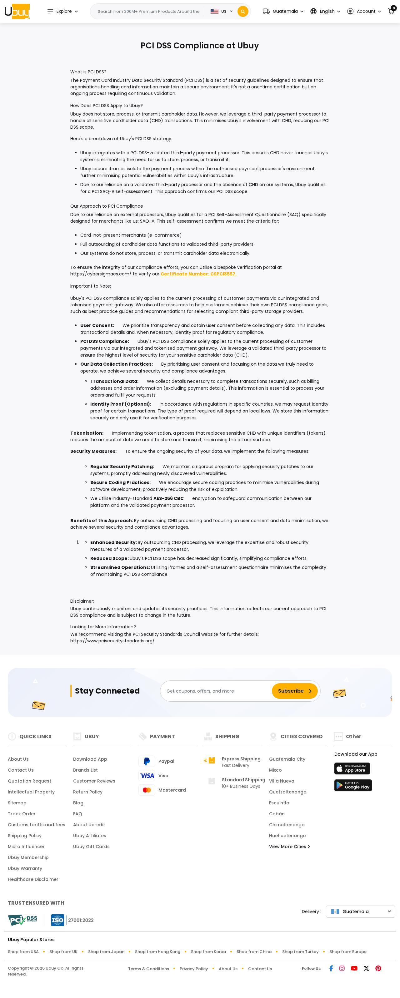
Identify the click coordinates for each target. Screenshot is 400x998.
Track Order (22, 814)
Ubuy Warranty (25, 868)
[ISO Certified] (69, 920)
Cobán (277, 814)
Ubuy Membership (28, 857)
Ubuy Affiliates (89, 835)
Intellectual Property (31, 792)
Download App (90, 759)
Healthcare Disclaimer (33, 879)
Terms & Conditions (148, 969)
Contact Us (21, 770)
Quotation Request (29, 781)
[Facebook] (331, 969)
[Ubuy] (17, 11)
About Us (18, 759)
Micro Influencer (26, 846)
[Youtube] (354, 969)
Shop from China (254, 952)
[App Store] (353, 770)
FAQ (77, 814)
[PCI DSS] (22, 920)
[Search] (243, 11)
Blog (78, 803)
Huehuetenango (287, 835)
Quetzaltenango (288, 792)
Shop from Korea (208, 952)
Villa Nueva (281, 781)
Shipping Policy (25, 835)
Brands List (85, 770)
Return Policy (87, 792)
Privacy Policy (194, 969)
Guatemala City (287, 759)
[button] (282, 11)
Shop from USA (23, 952)
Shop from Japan (106, 952)
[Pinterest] (378, 969)
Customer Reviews (94, 781)
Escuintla (279, 803)
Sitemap (17, 803)
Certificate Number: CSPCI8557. (199, 274)
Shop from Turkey (300, 952)
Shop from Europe (348, 952)
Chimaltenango (287, 825)
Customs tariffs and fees (36, 825)
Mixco (275, 770)
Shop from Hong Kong (157, 952)
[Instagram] (342, 969)
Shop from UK (63, 952)
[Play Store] (353, 787)
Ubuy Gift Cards (91, 846)
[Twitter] (366, 969)
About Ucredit (89, 825)
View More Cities (288, 846)
